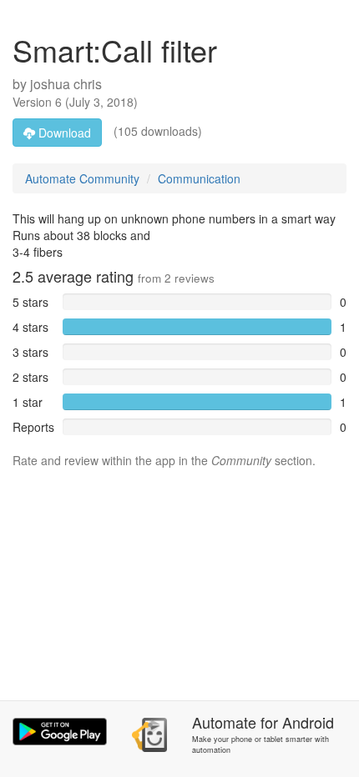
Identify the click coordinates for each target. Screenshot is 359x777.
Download (63, 132)
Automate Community (82, 178)
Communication (199, 178)
